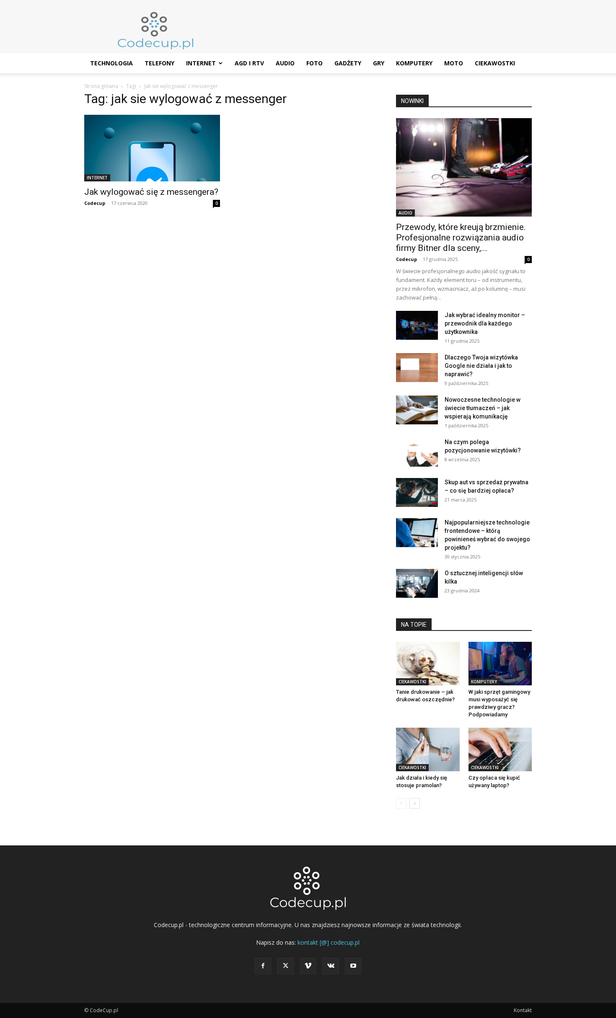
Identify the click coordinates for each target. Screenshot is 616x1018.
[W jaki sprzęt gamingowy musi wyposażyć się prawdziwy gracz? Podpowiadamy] (500, 663)
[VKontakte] (330, 966)
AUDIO (285, 63)
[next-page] (414, 803)
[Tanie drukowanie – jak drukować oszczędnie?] (428, 663)
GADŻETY (347, 63)
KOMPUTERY (414, 63)
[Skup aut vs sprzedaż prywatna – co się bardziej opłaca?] (417, 492)
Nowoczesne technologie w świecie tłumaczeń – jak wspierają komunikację (482, 408)
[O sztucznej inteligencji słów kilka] (417, 583)
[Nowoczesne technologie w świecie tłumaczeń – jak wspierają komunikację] (417, 409)
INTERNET (201, 63)
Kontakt (523, 1010)
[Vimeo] (308, 966)
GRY (378, 63)
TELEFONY (159, 63)
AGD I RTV (249, 63)
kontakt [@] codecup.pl (329, 942)
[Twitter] (285, 966)
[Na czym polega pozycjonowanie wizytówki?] (417, 452)
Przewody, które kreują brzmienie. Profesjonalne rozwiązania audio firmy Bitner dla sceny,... (461, 237)
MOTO (453, 63)
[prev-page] (401, 803)
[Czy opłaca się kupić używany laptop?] (500, 749)
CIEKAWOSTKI (495, 63)
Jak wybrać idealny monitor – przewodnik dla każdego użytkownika (485, 323)
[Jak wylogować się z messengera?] (152, 148)
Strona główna (101, 86)
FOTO (314, 63)
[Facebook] (262, 966)
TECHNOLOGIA (111, 63)
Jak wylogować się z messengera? (151, 192)
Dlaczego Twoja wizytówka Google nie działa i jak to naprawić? (481, 365)
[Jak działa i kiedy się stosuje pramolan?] (428, 749)
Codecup (94, 203)
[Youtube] (353, 966)
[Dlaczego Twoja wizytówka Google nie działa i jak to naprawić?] (417, 367)
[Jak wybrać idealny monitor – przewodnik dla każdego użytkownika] (417, 325)
